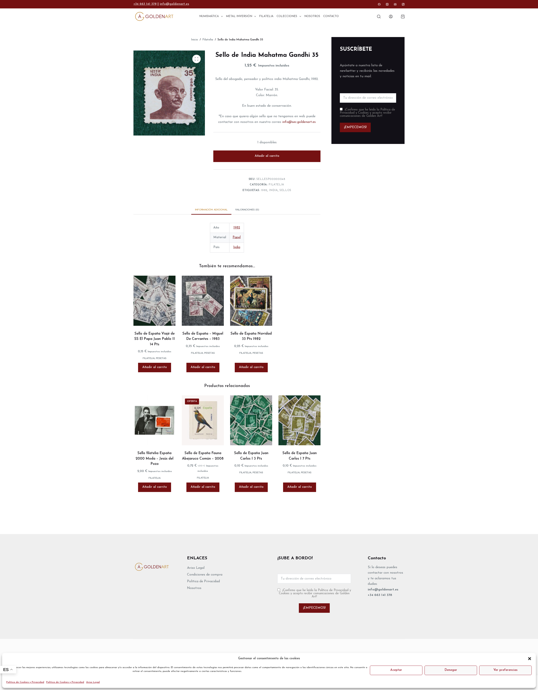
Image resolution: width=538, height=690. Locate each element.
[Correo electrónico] (395, 4)
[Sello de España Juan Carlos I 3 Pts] (251, 420)
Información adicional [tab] (211, 210)
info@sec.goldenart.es (299, 122)
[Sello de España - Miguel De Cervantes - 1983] (203, 301)
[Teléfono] (403, 4)
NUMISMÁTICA (209, 16)
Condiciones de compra (204, 574)
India (273, 190)
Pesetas (161, 358)
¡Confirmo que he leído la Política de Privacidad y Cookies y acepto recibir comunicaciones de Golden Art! (367, 113)
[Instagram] (387, 4)
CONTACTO (331, 16)
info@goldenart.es (174, 4)
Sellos (285, 190)
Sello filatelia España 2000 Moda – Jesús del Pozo (154, 458)
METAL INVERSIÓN (239, 16)
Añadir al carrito (267, 156)
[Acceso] (391, 16)
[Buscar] (379, 16)
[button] (529, 659)
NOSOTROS (312, 16)
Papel (237, 237)
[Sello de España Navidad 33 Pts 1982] (251, 301)
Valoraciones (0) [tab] (247, 210)
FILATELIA (266, 16)
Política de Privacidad (203, 581)
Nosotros (194, 588)
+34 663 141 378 (145, 4)
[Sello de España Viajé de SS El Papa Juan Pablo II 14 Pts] (154, 301)
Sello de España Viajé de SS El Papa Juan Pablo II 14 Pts (154, 339)
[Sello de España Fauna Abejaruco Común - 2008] (203, 420)
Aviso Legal (93, 682)
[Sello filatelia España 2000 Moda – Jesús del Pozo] (154, 420)
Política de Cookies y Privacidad (25, 682)
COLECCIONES (287, 16)
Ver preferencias (505, 670)
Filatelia (276, 184)
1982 (264, 190)
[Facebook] (379, 4)
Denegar (450, 670)
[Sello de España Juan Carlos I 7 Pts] (299, 420)
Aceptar (396, 670)
